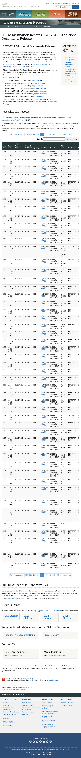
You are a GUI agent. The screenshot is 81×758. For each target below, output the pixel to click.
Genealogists (26, 703)
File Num (62, 147)
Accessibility (23, 750)
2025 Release (11, 615)
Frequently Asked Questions (20, 635)
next (65, 134)
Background (69, 60)
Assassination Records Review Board (70, 80)
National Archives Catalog (11, 712)
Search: (40, 139)
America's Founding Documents (73, 14)
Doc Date (44, 148)
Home (5, 27)
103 (30, 134)
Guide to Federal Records (50, 711)
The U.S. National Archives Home (20, 5)
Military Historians (28, 705)
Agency (36, 148)
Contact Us (75, 3)
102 (26, 134)
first (11, 134)
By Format (6, 705)
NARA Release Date (18, 146)
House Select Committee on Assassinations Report (70, 72)
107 (46, 134)
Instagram (37, 741)
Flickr (50, 741)
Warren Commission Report (69, 64)
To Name (71, 148)
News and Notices (67, 703)
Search (75, 7)
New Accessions (66, 705)
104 (34, 134)
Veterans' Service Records (24, 14)
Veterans (25, 714)
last (69, 134)
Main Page (69, 57)
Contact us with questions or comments (14, 689)
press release (36, 80)
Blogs (47, 741)
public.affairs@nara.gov (57, 655)
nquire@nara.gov (16, 655)
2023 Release (28, 616)
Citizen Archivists (50, 3)
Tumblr (40, 741)
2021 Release (67, 616)
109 (54, 134)
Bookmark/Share (64, 3)
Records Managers (28, 712)
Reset (76, 139)
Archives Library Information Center (9, 722)
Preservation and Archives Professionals (30, 708)
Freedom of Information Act (46, 750)
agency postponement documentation (48, 611)
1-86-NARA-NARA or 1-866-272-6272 (40, 755)
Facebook (30, 741)
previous (18, 134)
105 (38, 134)
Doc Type (53, 148)
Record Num (10, 147)
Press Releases (51, 635)
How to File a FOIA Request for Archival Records (48, 726)
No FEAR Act (60, 750)
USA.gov (67, 750)
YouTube (44, 741)
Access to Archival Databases (8, 717)
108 (50, 134)
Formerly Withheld (28, 147)
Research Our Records (8, 14)
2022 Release (48, 616)
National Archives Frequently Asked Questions (47, 707)
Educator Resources (40, 14)
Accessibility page (52, 680)
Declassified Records (48, 713)
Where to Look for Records (47, 717)
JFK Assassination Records (32, 27)
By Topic (5, 703)
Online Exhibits (7, 725)
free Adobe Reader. (25, 678)
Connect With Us (41, 738)
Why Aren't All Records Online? (49, 721)
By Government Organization (8, 708)
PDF (42, 153)
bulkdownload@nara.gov (17, 598)
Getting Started (47, 703)
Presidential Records (9, 714)
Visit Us (57, 14)
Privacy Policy (32, 750)
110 (57, 134)
